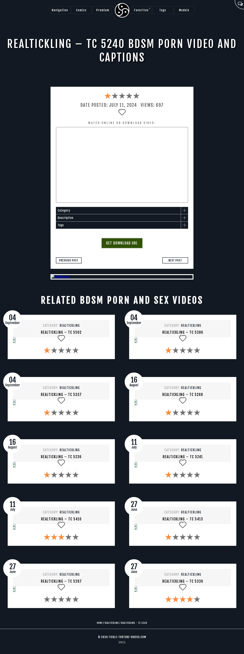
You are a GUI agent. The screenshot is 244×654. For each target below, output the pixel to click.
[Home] (122, 10)
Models (184, 10)
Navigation (60, 10)
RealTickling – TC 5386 (182, 332)
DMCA (122, 642)
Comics (81, 10)
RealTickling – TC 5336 (182, 581)
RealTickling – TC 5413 (183, 519)
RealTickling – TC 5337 (61, 394)
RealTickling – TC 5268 (182, 394)
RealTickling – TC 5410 (61, 519)
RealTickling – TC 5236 (61, 457)
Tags (162, 10)
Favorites (142, 10)
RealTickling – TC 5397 (61, 581)
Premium (102, 10)
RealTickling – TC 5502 (61, 332)
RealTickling (70, 325)
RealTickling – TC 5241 (183, 457)
